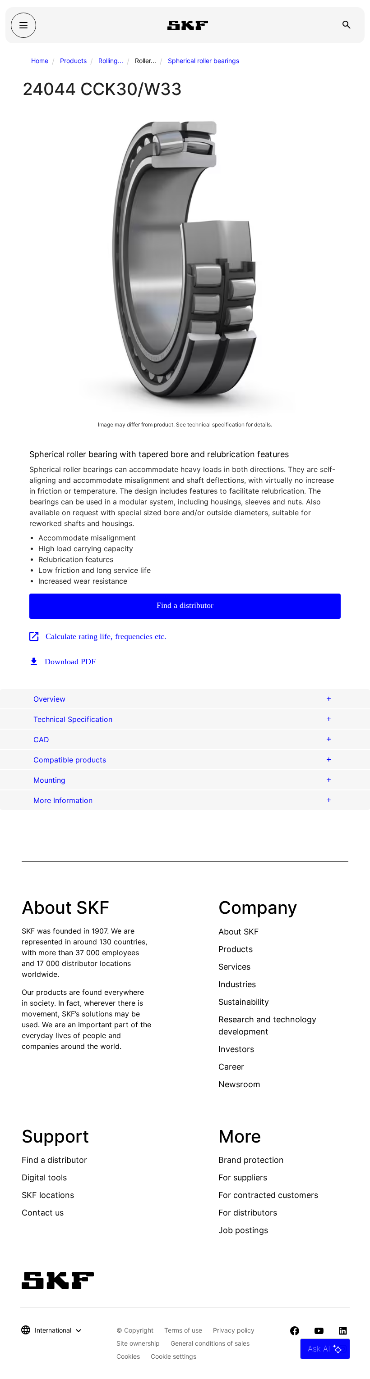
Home (39, 60)
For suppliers (242, 1177)
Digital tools (44, 1177)
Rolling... (110, 60)
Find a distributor (185, 605)
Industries (237, 984)
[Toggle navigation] (23, 25)
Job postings (243, 1230)
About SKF (238, 931)
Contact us (43, 1212)
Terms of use (183, 1330)
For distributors (247, 1212)
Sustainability (243, 1002)
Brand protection (251, 1160)
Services (234, 966)
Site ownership (138, 1343)
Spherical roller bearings (203, 60)
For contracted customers (268, 1195)
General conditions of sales (210, 1343)
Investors (236, 1049)
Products (73, 60)
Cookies (128, 1356)
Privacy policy (233, 1330)
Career (231, 1066)
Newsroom (239, 1084)
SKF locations (48, 1195)
